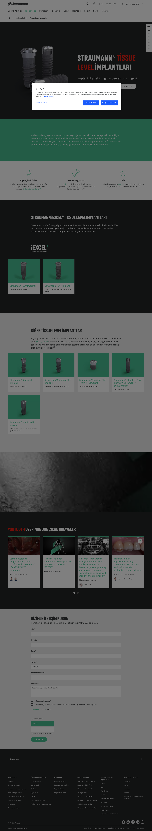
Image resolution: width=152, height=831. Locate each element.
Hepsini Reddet (91, 103)
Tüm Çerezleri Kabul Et (109, 103)
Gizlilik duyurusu (48, 96)
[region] (76, 96)
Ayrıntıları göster (41, 103)
